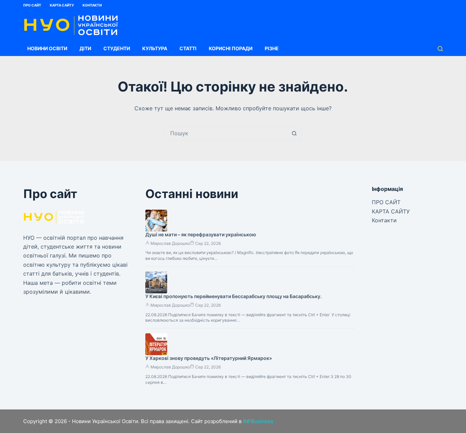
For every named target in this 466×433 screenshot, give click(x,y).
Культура (154, 48)
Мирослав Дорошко (170, 243)
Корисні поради (230, 48)
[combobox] (226, 133)
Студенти (116, 48)
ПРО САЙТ (32, 5)
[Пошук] (440, 48)
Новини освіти (47, 48)
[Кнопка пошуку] (294, 133)
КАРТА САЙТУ (62, 5)
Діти (85, 48)
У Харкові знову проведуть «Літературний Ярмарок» (208, 358)
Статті (187, 48)
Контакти (92, 5)
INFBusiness (258, 421)
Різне (272, 48)
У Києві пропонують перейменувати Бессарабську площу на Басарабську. (233, 296)
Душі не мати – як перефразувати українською (200, 234)
